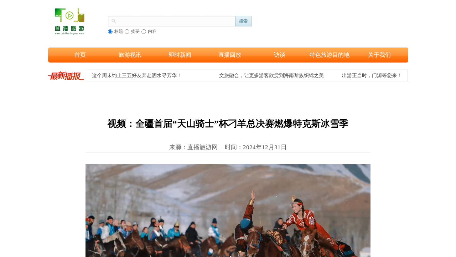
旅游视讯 (130, 55)
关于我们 (379, 55)
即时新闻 (180, 55)
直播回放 (229, 55)
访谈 (279, 55)
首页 (80, 55)
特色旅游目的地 (329, 55)
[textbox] (176, 20)
